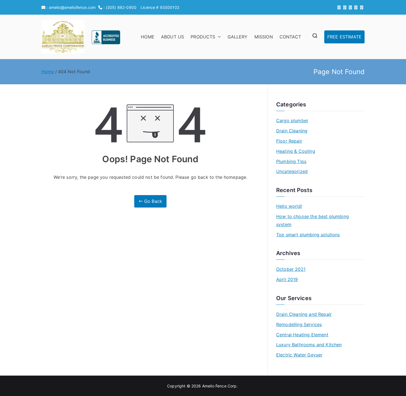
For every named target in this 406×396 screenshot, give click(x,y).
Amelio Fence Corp (219, 386)
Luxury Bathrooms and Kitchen (309, 344)
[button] (218, 37)
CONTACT (290, 37)
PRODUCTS (203, 37)
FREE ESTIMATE (344, 37)
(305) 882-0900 (121, 7)
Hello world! (289, 206)
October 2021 (290, 269)
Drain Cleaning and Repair (304, 314)
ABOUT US (172, 37)
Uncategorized (292, 171)
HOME (147, 37)
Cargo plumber (292, 120)
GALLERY (238, 37)
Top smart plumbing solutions (308, 234)
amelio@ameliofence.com (72, 7)
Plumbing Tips (291, 161)
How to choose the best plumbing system (312, 220)
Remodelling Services (299, 324)
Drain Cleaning (291, 130)
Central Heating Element (302, 334)
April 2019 (287, 279)
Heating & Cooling (295, 151)
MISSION (263, 37)
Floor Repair (289, 141)
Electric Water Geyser (299, 355)
